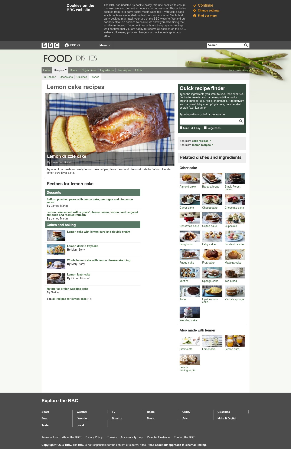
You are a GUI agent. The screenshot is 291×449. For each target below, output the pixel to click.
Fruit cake (208, 262)
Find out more (207, 15)
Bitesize (117, 418)
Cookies (112, 437)
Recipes (59, 70)
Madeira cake (233, 262)
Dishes (95, 77)
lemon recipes (201, 145)
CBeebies (224, 411)
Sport (45, 411)
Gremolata (186, 349)
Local (80, 425)
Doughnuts (186, 244)
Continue (205, 5)
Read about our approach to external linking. (177, 444)
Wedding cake (188, 320)
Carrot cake (187, 207)
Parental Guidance (158, 437)
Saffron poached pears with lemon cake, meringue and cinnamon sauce (90, 200)
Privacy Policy (94, 437)
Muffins (184, 281)
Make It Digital (227, 418)
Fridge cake (187, 262)
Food (49, 58)
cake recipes (200, 141)
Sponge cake (210, 281)
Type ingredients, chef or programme (202, 114)
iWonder (82, 418)
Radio (151, 411)
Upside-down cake (210, 300)
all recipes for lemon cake (69, 299)
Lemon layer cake (78, 274)
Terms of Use (50, 437)
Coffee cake (209, 226)
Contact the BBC (184, 437)
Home (46, 70)
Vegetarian (213, 128)
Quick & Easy (191, 128)
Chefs (73, 70)
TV (113, 411)
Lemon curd (232, 349)
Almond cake (188, 186)
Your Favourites (238, 70)
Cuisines (81, 77)
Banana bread (210, 186)
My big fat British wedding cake (67, 289)
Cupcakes (231, 226)
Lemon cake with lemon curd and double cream (98, 232)
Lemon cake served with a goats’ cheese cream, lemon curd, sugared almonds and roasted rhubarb (92, 213)
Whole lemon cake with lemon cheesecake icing (98, 260)
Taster (45, 425)
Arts (185, 418)
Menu (103, 45)
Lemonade (208, 349)
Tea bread (231, 281)
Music (151, 418)
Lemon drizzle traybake (82, 246)
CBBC (186, 411)
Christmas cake (189, 226)
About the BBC (71, 437)
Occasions (66, 77)
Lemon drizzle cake (66, 156)
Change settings (208, 10)
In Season (49, 77)
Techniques (124, 70)
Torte (183, 299)
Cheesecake (210, 207)
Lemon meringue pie (187, 368)
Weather (82, 411)
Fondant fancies (235, 244)
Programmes (89, 70)
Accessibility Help (132, 437)
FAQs (138, 70)
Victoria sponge (234, 299)
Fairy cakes (209, 244)
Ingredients (107, 70)
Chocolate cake (234, 207)
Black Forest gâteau (233, 187)
